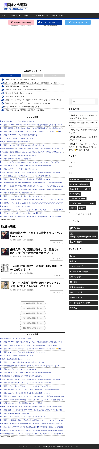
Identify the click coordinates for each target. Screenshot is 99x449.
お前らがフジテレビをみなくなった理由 (16, 206)
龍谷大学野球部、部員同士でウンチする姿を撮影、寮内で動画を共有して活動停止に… (32, 172)
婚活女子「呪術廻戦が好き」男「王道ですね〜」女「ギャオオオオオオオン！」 (34, 251)
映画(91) (73, 208)
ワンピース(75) (89, 203)
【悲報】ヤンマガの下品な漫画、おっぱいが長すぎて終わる (23, 145)
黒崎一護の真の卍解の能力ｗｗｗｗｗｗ (16, 142)
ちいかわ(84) (87, 179)
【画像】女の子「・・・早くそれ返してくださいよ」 (20, 169)
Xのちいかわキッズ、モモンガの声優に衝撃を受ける (22, 107)
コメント (56, 242)
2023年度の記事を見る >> (32, 318)
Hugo (48, 446)
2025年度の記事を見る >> (32, 308)
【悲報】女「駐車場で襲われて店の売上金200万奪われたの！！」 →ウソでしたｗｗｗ (33, 199)
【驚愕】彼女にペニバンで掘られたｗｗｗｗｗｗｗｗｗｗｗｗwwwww (26, 165)
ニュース (72, 162)
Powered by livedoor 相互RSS (8, 219)
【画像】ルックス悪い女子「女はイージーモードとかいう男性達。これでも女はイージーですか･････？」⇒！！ (41, 217)
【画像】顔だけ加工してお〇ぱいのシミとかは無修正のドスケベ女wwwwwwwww (30, 389)
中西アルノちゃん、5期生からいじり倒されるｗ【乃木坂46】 (23, 213)
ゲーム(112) (85, 189)
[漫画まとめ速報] (15, 6)
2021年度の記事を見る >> (32, 328)
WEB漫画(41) (74, 179)
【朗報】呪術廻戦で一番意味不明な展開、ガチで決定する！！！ (36, 267)
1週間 (33, 76)
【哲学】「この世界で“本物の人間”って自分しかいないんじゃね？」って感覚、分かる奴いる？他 (36, 186)
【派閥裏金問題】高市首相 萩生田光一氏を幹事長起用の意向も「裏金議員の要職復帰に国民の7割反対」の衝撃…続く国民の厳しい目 (48, 183)
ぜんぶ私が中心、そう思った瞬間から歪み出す (18, 121)
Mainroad (56, 446)
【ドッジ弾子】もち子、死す (14, 96)
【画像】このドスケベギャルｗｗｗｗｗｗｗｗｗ (19, 155)
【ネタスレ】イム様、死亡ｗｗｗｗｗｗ (18, 93)
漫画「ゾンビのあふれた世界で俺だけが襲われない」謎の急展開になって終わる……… (33, 83)
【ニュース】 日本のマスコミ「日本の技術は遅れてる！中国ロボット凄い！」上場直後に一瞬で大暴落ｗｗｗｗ (41, 427)
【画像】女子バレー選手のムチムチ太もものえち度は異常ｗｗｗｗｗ (26, 179)
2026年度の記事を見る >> (32, 303)
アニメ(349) (74, 189)
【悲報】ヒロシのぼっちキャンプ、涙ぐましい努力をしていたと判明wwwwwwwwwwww (33, 396)
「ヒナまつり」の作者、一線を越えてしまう (17, 138)
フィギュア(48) (75, 203)
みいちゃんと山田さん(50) (79, 184)
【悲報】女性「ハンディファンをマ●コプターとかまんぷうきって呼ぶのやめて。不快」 (32, 410)
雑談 (32, 240)
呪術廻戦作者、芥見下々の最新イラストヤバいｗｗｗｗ (36, 234)
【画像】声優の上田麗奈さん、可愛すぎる (16, 159)
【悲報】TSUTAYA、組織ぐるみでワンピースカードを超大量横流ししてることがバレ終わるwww (35, 125)
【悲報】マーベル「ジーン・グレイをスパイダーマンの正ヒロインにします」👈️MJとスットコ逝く (36, 131)
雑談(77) (82, 208)
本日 (11, 76)
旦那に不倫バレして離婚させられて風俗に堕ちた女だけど (22, 376)
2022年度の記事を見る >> (32, 323)
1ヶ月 (54, 76)
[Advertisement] (49, 48)
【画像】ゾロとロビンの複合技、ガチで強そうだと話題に (24, 110)
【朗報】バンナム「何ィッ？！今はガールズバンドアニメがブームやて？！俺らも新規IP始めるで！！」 (40, 100)
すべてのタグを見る (83, 214)
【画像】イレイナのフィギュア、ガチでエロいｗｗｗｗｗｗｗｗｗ (27, 103)
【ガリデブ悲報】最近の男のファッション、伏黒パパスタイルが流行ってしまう (36, 284)
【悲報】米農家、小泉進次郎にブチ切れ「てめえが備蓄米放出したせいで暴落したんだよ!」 (34, 128)
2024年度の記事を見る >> (32, 313)
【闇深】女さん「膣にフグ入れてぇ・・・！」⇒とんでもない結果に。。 (27, 176)
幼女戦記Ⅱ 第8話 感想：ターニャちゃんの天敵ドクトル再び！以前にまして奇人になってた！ (34, 152)
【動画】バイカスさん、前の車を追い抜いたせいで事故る (22, 403)
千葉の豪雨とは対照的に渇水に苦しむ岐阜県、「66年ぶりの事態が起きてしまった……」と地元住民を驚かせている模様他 (44, 148)
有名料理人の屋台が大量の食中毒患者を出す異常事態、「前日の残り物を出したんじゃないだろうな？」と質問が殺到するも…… (46, 423)
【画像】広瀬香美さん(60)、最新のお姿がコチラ (19, 193)
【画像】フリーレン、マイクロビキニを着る (19, 79)
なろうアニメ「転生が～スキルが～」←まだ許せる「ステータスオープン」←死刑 (30, 162)
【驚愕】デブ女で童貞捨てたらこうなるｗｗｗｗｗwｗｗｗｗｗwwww (26, 383)
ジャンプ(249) (75, 194)
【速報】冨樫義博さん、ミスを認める (17, 86)
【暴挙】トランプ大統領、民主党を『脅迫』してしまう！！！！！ (25, 196)
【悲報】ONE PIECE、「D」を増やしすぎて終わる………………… (23, 135)
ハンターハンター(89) (77, 198)
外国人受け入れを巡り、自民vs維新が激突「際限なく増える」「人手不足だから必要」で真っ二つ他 (37, 189)
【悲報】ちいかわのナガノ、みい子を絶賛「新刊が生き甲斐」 (25, 90)
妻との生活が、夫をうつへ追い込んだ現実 (16, 338)
